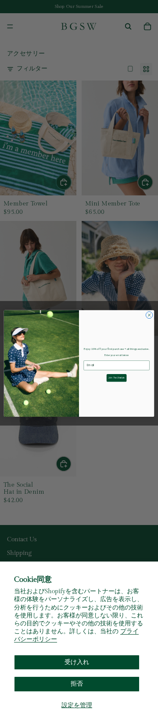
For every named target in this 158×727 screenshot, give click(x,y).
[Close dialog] (149, 315)
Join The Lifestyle (116, 377)
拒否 (77, 683)
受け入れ (77, 662)
